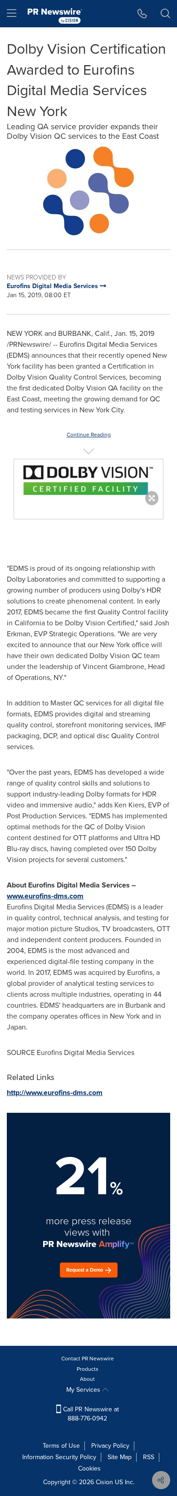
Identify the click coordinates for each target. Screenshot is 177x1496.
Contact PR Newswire (87, 1358)
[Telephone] (142, 13)
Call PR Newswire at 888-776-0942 (90, 1414)
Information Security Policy (59, 1457)
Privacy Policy (110, 1445)
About (87, 1379)
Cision (104, 1482)
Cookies (89, 1468)
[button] (88, 191)
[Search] (165, 13)
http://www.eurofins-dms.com (55, 1092)
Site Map (120, 1457)
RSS (148, 1457)
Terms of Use (61, 1445)
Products (87, 1369)
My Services (84, 1390)
